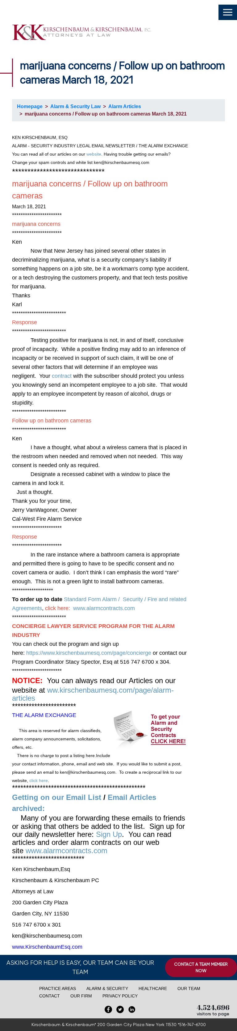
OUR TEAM (188, 988)
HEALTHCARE (153, 988)
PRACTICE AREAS (57, 988)
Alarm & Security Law (75, 106)
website (93, 154)
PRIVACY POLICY (120, 995)
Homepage (30, 106)
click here (38, 780)
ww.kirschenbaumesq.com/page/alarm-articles (93, 694)
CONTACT (49, 995)
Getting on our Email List (56, 797)
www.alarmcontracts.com (104, 608)
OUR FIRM (81, 995)
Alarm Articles (124, 106)
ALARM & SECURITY (107, 988)
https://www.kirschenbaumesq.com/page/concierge (88, 653)
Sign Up (109, 834)
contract (62, 376)
